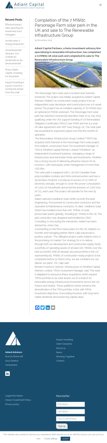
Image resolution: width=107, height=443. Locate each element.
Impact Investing (64, 339)
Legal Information (14, 395)
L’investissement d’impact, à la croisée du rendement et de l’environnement (13, 57)
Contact (60, 360)
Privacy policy (12, 404)
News (59, 352)
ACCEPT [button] (65, 439)
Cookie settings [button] (50, 438)
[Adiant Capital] (24, 5)
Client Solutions (64, 343)
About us (61, 348)
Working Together (65, 356)
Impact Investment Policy (18, 400)
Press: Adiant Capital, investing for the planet (13, 73)
